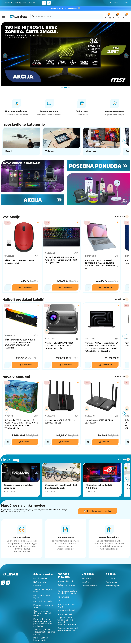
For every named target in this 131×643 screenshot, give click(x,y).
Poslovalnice (111, 582)
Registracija (114, 3)
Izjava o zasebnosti (66, 610)
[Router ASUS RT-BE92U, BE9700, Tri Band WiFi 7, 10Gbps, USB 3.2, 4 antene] (61, 413)
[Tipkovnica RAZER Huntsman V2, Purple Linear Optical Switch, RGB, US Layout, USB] (61, 256)
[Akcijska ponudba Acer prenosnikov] (65, 54)
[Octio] (98, 189)
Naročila (85, 582)
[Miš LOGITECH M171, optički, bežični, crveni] (21, 256)
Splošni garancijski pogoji (66, 605)
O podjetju (7, 3)
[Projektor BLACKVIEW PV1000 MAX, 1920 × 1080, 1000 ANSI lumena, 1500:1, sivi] (61, 336)
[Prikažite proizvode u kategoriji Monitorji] (101, 141)
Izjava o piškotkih (65, 581)
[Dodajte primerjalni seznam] (8, 287)
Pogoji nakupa (40, 578)
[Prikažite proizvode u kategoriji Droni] (21, 141)
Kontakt (32, 3)
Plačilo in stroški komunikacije (40, 639)
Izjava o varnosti (65, 614)
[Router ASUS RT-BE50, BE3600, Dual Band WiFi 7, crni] (101, 413)
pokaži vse (120, 216)
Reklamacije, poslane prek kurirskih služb (67, 592)
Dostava (37, 586)
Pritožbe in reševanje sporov (43, 606)
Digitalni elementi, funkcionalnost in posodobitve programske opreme (67, 621)
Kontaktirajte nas (113, 586)
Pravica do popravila (42, 601)
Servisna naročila (89, 586)
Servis (60, 600)
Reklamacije (63, 597)
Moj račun (86, 578)
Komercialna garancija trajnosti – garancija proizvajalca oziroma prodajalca (43, 622)
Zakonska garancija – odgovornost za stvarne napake (44, 632)
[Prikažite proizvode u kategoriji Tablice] (61, 141)
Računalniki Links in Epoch (67, 586)
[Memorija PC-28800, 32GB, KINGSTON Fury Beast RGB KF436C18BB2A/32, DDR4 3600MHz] (21, 336)
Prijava (125, 3)
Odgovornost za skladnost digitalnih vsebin (42, 613)
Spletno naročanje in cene (42, 590)
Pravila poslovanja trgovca (41, 596)
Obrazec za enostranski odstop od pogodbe (68, 629)
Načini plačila (20, 3)
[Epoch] (32, 176)
